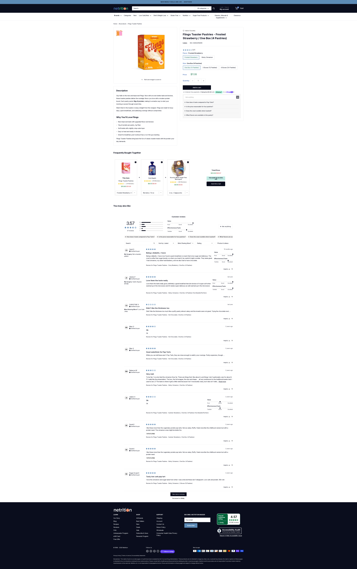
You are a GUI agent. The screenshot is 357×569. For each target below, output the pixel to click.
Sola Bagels (152, 178)
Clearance (237, 15)
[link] (189, 50)
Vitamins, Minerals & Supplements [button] (221, 17)
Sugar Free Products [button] (200, 15)
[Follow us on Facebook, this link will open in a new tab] (147, 551)
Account (159, 521)
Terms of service (126, 555)
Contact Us (160, 524)
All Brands (139, 518)
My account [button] (224, 9)
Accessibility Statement (138, 555)
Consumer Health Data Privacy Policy (166, 534)
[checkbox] (224, 243)
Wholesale (160, 530)
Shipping (159, 518)
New (135, 15)
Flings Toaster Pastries (126, 181)
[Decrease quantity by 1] (193, 81)
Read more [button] (222, 381)
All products (122, 24)
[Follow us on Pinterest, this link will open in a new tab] (154, 551)
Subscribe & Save (142, 533)
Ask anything (226, 226)
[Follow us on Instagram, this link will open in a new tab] (151, 551)
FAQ (114, 530)
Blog (114, 521)
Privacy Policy (117, 555)
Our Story (116, 518)
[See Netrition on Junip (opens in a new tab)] (183, 498)
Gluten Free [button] (174, 15)
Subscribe (191, 525)
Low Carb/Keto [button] (144, 15)
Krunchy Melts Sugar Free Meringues (178, 178)
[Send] (237, 97)
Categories (127, 15)
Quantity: (186, 81)
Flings (185, 43)
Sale (137, 530)
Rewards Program (142, 536)
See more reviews (178, 494)
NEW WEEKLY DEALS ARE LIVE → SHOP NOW (176, 2)
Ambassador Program (120, 533)
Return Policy (160, 527)
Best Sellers (140, 521)
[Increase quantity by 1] (204, 81)
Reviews (116, 527)
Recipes (116, 524)
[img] (119, 33)
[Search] (213, 8)
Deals (138, 527)
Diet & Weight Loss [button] (159, 15)
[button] (239, 8)
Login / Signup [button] (224, 7)
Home (115, 24)
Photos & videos (222, 243)
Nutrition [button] (185, 15)
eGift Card (116, 536)
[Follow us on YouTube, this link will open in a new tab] (158, 551)
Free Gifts (116, 539)
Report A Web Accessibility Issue (231, 536)
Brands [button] (116, 15)
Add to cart (197, 88)
